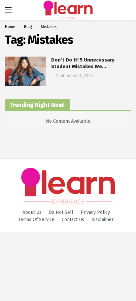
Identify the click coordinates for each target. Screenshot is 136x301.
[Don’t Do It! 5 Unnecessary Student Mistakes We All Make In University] (25, 71)
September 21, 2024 (74, 76)
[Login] (126, 10)
